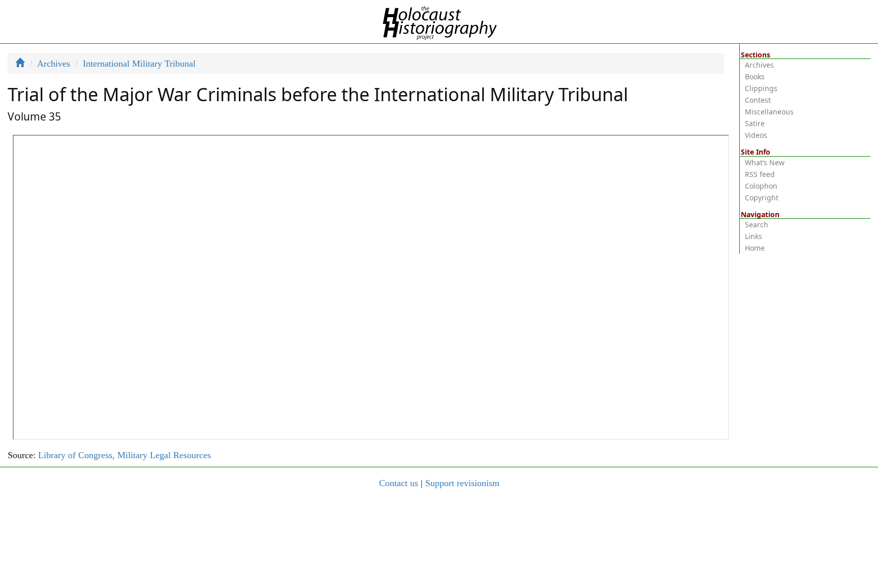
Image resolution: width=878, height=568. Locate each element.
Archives (53, 63)
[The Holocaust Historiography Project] (439, 21)
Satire (755, 123)
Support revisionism (462, 483)
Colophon (761, 186)
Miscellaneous (769, 111)
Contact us (398, 483)
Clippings (761, 88)
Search (756, 224)
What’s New (765, 162)
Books (755, 76)
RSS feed (760, 174)
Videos (756, 135)
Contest (758, 100)
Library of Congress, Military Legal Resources (124, 455)
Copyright (761, 197)
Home (755, 248)
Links (753, 236)
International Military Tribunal (139, 63)
